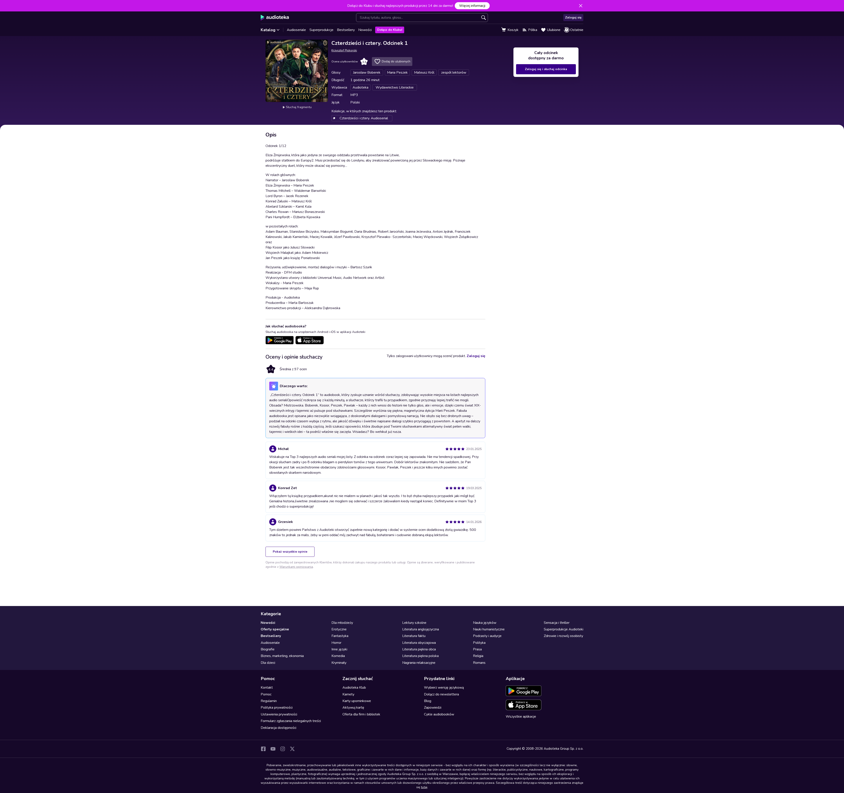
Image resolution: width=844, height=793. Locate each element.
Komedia (338, 655)
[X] (292, 748)
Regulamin (269, 701)
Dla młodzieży (342, 622)
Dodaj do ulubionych (396, 61)
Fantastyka (339, 635)
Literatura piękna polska (420, 655)
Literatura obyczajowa (419, 642)
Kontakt (267, 687)
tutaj (424, 787)
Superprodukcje (321, 29)
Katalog (268, 30)
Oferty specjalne (275, 629)
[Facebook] (263, 748)
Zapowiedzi (432, 707)
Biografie (268, 649)
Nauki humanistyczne (489, 629)
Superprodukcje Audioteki (563, 629)
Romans (479, 662)
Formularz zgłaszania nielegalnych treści (291, 721)
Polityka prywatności (277, 707)
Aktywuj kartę (353, 707)
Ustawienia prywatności (279, 714)
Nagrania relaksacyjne (418, 662)
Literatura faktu (414, 635)
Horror (336, 642)
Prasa (477, 649)
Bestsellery (346, 29)
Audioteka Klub (354, 687)
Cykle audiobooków (439, 714)
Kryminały (338, 662)
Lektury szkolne (414, 622)
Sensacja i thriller (556, 622)
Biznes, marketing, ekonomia (282, 655)
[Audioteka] (275, 18)
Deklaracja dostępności (278, 727)
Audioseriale (296, 29)
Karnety (348, 694)
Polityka (479, 642)
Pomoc (266, 694)
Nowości (365, 29)
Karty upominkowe (356, 701)
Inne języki (339, 649)
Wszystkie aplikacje (521, 716)
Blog (427, 701)
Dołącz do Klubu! (389, 30)
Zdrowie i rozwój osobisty (563, 635)
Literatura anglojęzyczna (420, 629)
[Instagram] (282, 748)
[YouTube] (273, 748)
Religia (478, 655)
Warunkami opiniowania (296, 567)
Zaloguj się (573, 17)
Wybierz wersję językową (444, 687)
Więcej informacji (472, 5)
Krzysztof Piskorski (344, 50)
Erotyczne (339, 629)
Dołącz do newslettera (441, 694)
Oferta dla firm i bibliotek (361, 714)
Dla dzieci (268, 662)
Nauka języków (484, 622)
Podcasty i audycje (487, 635)
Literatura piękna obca (419, 649)
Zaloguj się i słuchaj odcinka (546, 69)
